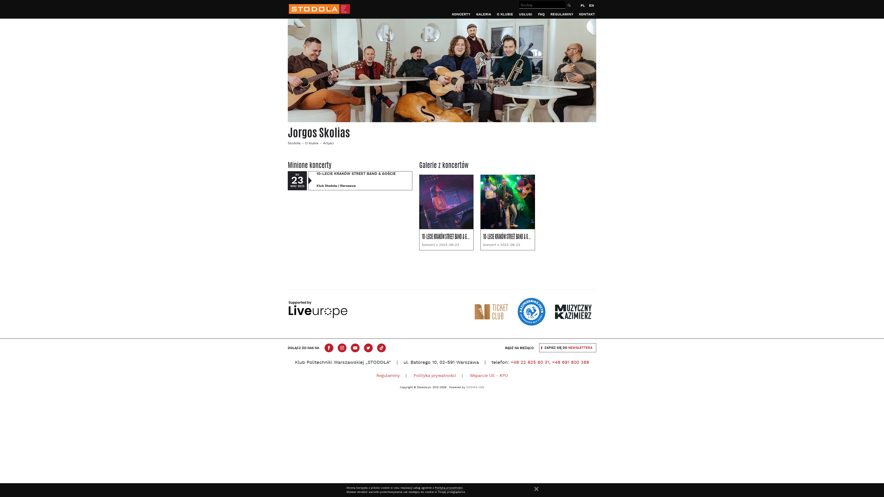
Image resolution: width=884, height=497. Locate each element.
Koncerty (461, 14)
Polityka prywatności (435, 376)
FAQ (541, 14)
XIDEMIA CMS (475, 387)
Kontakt (587, 14)
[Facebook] (329, 348)
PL (583, 5)
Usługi (525, 14)
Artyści (328, 143)
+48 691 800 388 (570, 362)
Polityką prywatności (449, 488)
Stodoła (294, 143)
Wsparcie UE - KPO (489, 376)
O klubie (505, 14)
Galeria (483, 14)
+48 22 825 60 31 (530, 362)
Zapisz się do (568, 348)
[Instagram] (342, 348)
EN (591, 5)
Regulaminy (561, 14)
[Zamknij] (536, 489)
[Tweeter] (368, 348)
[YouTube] (355, 348)
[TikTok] (381, 348)
